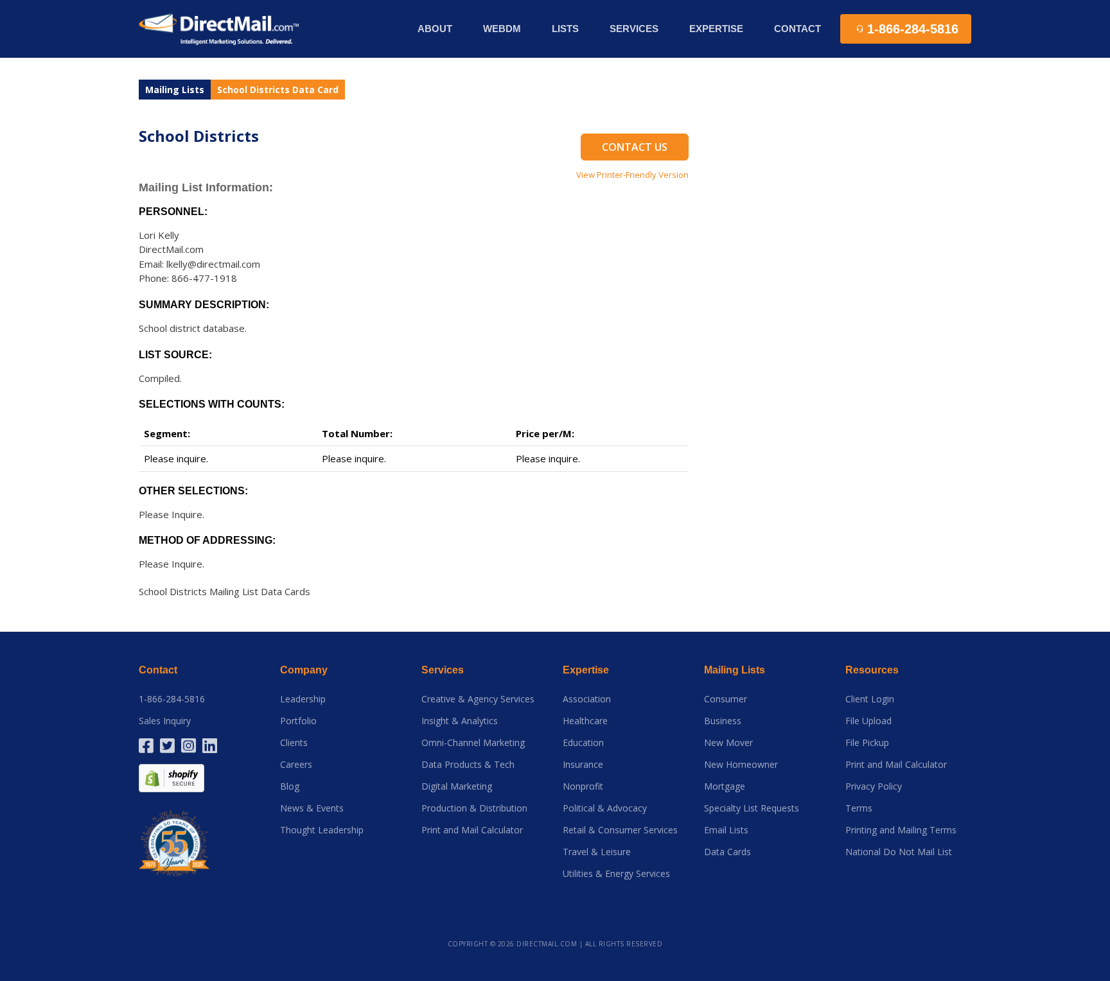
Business (722, 720)
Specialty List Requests (751, 808)
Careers (296, 764)
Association (587, 699)
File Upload (868, 720)
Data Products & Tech (468, 764)
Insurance (583, 764)
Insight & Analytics (459, 720)
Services (442, 669)
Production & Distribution (474, 808)
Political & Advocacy (605, 808)
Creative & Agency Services (477, 699)
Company (304, 669)
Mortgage (724, 786)
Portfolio (298, 720)
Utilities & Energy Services (616, 873)
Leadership (303, 699)
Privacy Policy (873, 786)
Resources (872, 669)
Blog (289, 786)
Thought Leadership (322, 830)
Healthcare (585, 720)
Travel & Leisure (597, 851)
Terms (858, 808)
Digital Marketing (456, 786)
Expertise (586, 669)
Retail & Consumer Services (620, 830)
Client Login (869, 699)
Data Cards (727, 851)
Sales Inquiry (165, 720)
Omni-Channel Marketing (473, 742)
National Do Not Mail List (898, 851)
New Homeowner (741, 764)
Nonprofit (583, 786)
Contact (797, 28)
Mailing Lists (174, 89)
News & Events (312, 808)
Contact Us (634, 147)
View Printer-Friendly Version (632, 174)
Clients (294, 742)
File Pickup (867, 742)
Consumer (725, 699)
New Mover (728, 742)
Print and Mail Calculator (472, 830)
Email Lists (726, 830)
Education (583, 742)
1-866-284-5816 (172, 699)
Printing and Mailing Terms (900, 830)
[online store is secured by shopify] (171, 776)
